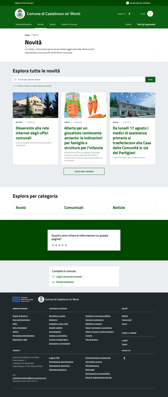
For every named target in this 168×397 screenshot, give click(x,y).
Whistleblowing (92, 365)
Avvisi (124, 323)
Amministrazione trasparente (97, 357)
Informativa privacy (93, 361)
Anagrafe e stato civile (58, 323)
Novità (40, 24)
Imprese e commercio (94, 319)
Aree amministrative (21, 319)
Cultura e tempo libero (58, 339)
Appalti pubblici (55, 327)
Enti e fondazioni (20, 327)
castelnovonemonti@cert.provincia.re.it (29, 378)
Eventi (128, 24)
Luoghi (125, 340)
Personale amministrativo (23, 335)
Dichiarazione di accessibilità (97, 373)
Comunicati (126, 319)
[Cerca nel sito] (150, 14)
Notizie (125, 315)
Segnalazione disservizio (59, 365)
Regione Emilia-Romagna (24, 3)
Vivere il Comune (69, 24)
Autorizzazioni (55, 331)
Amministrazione (23, 24)
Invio (150, 79)
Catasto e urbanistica (58, 335)
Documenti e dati (20, 339)
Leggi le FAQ (54, 357)
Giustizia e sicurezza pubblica (97, 315)
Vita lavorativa (91, 339)
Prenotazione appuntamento (61, 361)
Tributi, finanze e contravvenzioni (99, 331)
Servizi (52, 24)
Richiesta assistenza (58, 369)
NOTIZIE (19, 122)
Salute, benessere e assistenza (98, 327)
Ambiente (53, 319)
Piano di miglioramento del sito (98, 377)
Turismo (88, 335)
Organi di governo (20, 315)
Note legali (89, 369)
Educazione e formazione (59, 343)
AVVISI (67, 122)
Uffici (15, 323)
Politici (15, 331)
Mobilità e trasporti (93, 323)
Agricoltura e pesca (57, 315)
